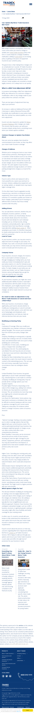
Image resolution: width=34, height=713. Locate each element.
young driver (18, 57)
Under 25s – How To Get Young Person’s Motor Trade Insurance (24, 554)
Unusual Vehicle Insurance (6, 668)
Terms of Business (28, 708)
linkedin (10, 676)
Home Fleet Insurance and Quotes (8, 664)
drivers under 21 (21, 228)
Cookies (19, 707)
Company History (21, 653)
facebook (3, 676)
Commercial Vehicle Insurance (7, 660)
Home (3, 11)
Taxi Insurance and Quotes (6, 656)
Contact (19, 656)
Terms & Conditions (12, 708)
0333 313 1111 (26, 675)
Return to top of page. (5, 708)
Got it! (27, 710)
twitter (6, 676)
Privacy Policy (22, 708)
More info (19, 711)
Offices (18, 658)
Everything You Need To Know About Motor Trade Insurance (8, 554)
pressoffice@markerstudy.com (18, 644)
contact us (12, 533)
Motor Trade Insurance (8, 653)
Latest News (11, 11)
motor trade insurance (17, 52)
